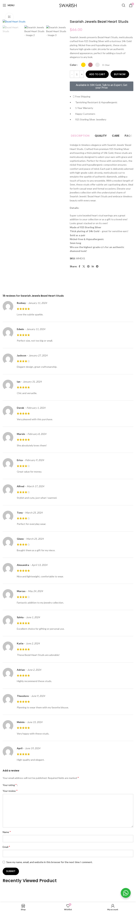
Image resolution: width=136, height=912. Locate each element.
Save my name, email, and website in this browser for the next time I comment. (49, 862)
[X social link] (83, 266)
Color (73, 64)
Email (6, 846)
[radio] (83, 65)
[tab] (80, 135)
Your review (10, 790)
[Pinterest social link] (88, 266)
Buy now (120, 74)
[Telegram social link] (97, 266)
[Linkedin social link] (93, 266)
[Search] (123, 5)
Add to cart (97, 74)
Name (7, 832)
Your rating (10, 784)
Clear (107, 65)
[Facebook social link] (79, 266)
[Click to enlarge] (9, 17)
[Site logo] (68, 5)
